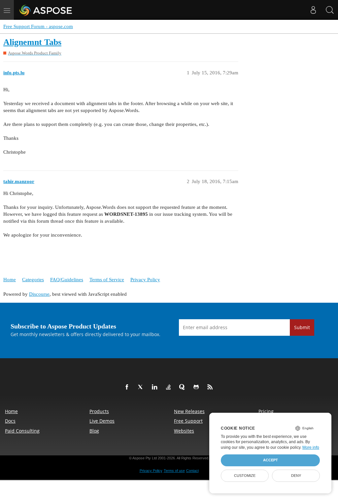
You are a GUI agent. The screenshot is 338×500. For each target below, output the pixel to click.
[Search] (329, 10)
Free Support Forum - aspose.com (38, 26)
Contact (192, 471)
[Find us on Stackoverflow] (169, 387)
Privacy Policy (145, 279)
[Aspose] (46, 10)
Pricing (266, 411)
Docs (10, 421)
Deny (296, 476)
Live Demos (102, 421)
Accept (270, 460)
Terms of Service (106, 279)
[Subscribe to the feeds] (211, 387)
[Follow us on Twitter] (142, 387)
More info (310, 447)
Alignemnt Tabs (32, 42)
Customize (244, 476)
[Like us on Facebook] (128, 387)
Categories (33, 279)
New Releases (189, 411)
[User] (313, 10)
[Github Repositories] (197, 387)
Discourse (39, 294)
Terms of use (174, 471)
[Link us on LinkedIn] (156, 387)
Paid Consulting (22, 431)
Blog (94, 431)
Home (9, 279)
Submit (302, 327)
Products (99, 411)
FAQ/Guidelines (66, 279)
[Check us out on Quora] (183, 387)
